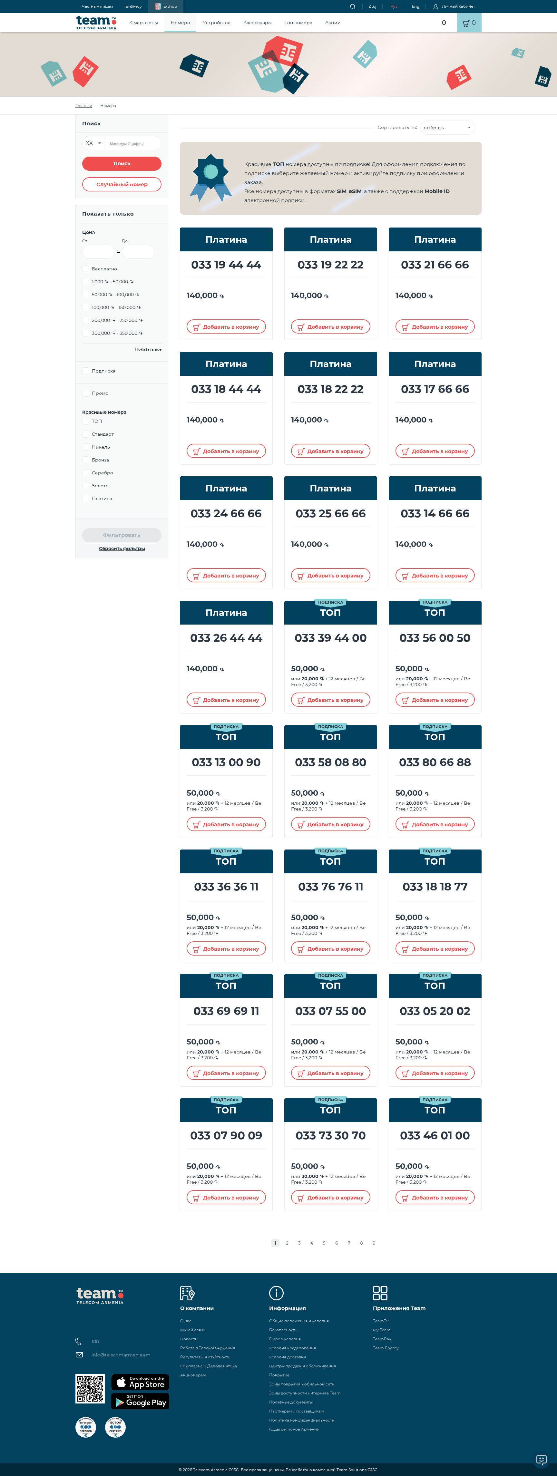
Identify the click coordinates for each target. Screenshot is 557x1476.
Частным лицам (97, 6)
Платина (102, 498)
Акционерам (193, 1375)
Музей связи (192, 1329)
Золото (100, 486)
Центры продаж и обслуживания (302, 1366)
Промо (100, 393)
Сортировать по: (397, 127)
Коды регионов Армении (294, 1429)
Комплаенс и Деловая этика (208, 1366)
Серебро (102, 473)
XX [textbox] (89, 143)
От (84, 240)
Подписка (103, 371)
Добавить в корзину (231, 327)
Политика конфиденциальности (302, 1420)
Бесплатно (104, 269)
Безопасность (283, 1329)
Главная (83, 105)
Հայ (372, 6)
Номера (180, 22)
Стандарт (103, 434)
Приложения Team (399, 1308)
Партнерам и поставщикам (296, 1411)
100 (95, 1342)
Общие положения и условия (299, 1320)
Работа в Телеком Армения (207, 1347)
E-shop (170, 6)
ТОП (97, 421)
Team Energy (386, 1347)
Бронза (100, 460)
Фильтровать (122, 535)
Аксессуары (257, 22)
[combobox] (93, 143)
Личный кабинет (458, 6)
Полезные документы (291, 1402)
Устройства (216, 22)
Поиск (122, 163)
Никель (101, 447)
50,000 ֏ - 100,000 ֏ (115, 294)
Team (96, 22)
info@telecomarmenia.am (121, 1355)
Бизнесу (133, 6)
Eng (415, 6)
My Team (382, 1329)
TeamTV (381, 1320)
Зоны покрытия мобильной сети (302, 1384)
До (125, 240)
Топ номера (298, 22)
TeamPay (382, 1338)
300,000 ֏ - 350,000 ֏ (117, 333)
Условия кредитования (292, 1347)
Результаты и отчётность (205, 1357)
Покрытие (279, 1375)
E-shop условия (285, 1338)
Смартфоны (144, 22)
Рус (393, 6)
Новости (189, 1338)
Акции (333, 22)
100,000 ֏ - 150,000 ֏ (116, 307)
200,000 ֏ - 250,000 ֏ (117, 320)
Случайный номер (122, 184)
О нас (185, 1320)
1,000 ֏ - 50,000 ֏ (112, 282)
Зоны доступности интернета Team (305, 1393)
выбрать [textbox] (434, 128)
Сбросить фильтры (122, 548)
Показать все (148, 349)
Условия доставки (287, 1357)
